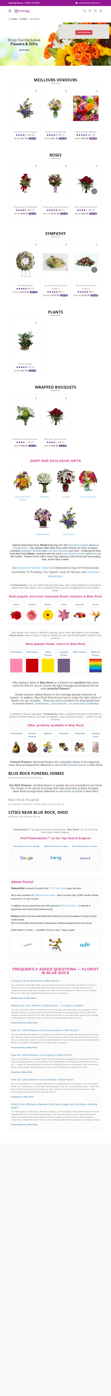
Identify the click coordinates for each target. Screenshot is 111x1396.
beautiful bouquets (78, 545)
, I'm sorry (73, 703)
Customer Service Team (33, 567)
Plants (94, 553)
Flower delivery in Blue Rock (24, 1023)
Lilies (63, 604)
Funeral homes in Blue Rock (24, 1047)
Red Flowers (32, 652)
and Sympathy (89, 703)
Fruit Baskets (16, 733)
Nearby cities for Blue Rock (23, 998)
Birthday (37, 550)
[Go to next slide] (94, 191)
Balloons (48, 733)
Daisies (48, 604)
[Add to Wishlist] (36, 91)
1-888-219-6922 (32, 3)
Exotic (96, 604)
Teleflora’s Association (45, 895)
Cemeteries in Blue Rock (22, 1097)
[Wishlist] (90, 11)
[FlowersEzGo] (22, 11)
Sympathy (26, 550)
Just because (59, 703)
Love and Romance (57, 550)
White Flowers (79, 652)
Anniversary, (42, 703)
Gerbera (32, 604)
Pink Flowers (16, 652)
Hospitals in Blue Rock (21, 1072)
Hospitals (77, 791)
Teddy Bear (80, 733)
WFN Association (67, 906)
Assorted (80, 604)
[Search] (84, 11)
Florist (23, 19)
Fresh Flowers (69, 553)
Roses (82, 553)
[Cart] (95, 11)
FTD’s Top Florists (58, 888)
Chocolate (64, 733)
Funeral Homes (77, 764)
